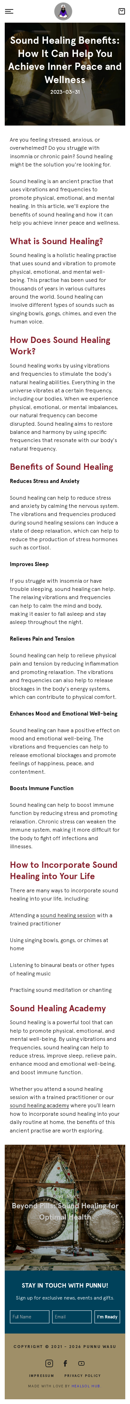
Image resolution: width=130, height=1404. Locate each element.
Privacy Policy (82, 1376)
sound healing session (68, 915)
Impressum (41, 1376)
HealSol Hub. (87, 1386)
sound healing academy (39, 1105)
